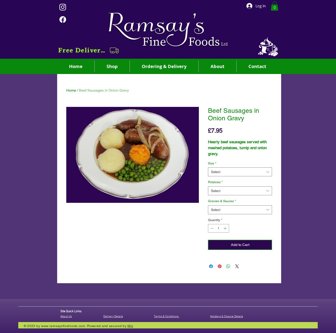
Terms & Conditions (166, 316)
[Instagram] (62, 7)
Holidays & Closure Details (226, 316)
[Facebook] (62, 19)
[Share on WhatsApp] (228, 266)
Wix (130, 326)
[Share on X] (237, 266)
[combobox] (240, 171)
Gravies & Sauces (222, 201)
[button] (89, 50)
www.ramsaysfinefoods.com (63, 326)
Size (212, 163)
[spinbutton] (218, 228)
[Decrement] (211, 228)
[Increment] (225, 228)
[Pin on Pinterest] (219, 266)
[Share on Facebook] (211, 266)
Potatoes (215, 182)
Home (71, 90)
